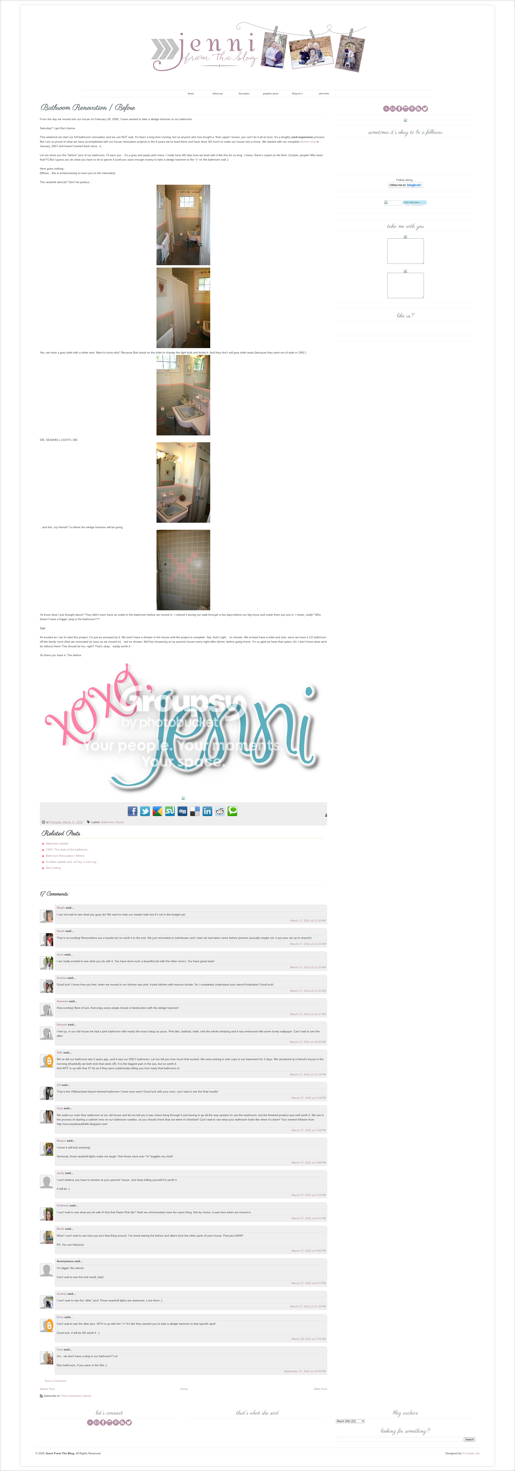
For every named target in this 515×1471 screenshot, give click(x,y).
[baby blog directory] (183, 798)
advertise (324, 93)
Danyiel (62, 1024)
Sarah (61, 931)
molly (60, 1173)
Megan (61, 1140)
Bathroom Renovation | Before (65, 855)
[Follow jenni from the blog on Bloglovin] (405, 184)
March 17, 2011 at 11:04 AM (308, 920)
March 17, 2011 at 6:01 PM (308, 1218)
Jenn (60, 954)
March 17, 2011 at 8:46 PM (308, 1250)
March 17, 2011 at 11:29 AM (308, 967)
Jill (59, 1084)
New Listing (53, 867)
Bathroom (107, 822)
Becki (60, 1228)
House (119, 822)
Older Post (320, 1389)
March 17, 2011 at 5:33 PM (308, 1195)
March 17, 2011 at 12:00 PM (308, 1041)
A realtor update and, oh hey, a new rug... (72, 861)
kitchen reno (308, 141)
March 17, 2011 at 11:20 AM (308, 943)
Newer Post (47, 1389)
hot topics (244, 93)
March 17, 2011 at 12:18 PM (308, 1074)
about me (217, 93)
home (191, 93)
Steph (61, 907)
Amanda (62, 1001)
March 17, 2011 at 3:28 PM (308, 1130)
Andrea (62, 977)
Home (184, 1389)
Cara (60, 1349)
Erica (60, 1317)
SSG (60, 1052)
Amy (60, 1108)
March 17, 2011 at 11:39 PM (308, 1306)
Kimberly (63, 1205)
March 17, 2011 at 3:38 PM (308, 1162)
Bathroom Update (57, 843)
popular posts (270, 93)
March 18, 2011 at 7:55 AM (308, 1338)
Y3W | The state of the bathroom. (67, 849)
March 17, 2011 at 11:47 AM (308, 1014)
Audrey (62, 1293)
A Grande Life (471, 1453)
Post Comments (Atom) (76, 1395)
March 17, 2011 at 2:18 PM (308, 1097)
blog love (297, 93)
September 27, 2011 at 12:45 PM (305, 1371)
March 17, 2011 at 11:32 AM (308, 990)
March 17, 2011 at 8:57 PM (308, 1283)
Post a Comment (55, 1380)
